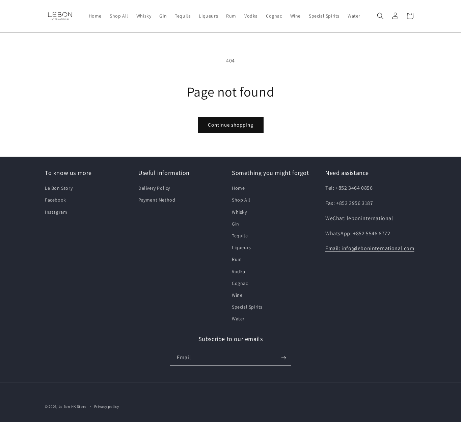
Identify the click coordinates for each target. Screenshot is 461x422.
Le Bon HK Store (73, 406)
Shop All (241, 200)
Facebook (55, 200)
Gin (235, 224)
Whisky (239, 212)
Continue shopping (230, 125)
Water (238, 319)
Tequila (240, 236)
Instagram (56, 212)
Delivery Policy (154, 188)
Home (238, 188)
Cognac (240, 283)
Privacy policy (106, 406)
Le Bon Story (59, 188)
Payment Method (156, 200)
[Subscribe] (283, 358)
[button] (380, 15)
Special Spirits (247, 307)
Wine (237, 295)
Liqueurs (241, 247)
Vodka (238, 271)
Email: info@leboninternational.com (369, 248)
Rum (237, 259)
